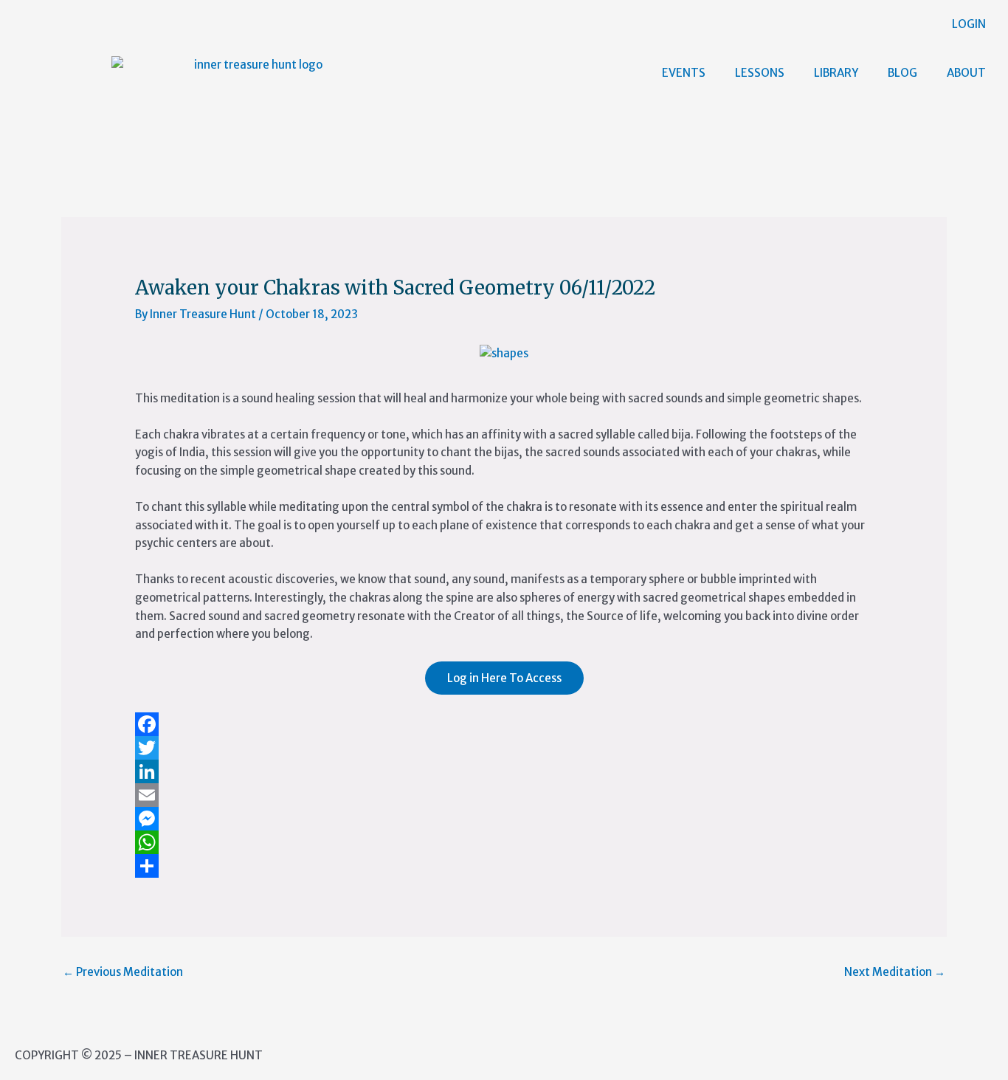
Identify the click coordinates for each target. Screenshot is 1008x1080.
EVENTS (683, 73)
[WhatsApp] (504, 842)
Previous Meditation (123, 972)
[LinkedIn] (504, 771)
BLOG (902, 73)
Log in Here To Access (504, 678)
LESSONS (759, 73)
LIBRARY (836, 73)
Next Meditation (894, 972)
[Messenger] (504, 818)
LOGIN (969, 24)
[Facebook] (504, 724)
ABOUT (966, 73)
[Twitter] (504, 748)
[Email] (504, 795)
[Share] (504, 866)
